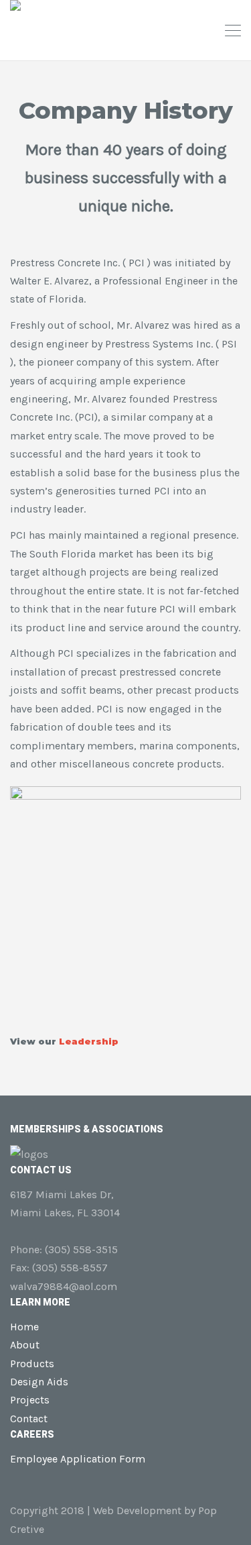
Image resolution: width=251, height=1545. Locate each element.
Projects (30, 1399)
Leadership (88, 1041)
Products (32, 1363)
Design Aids (39, 1381)
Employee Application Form (77, 1458)
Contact (29, 1418)
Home (24, 1326)
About (24, 1344)
